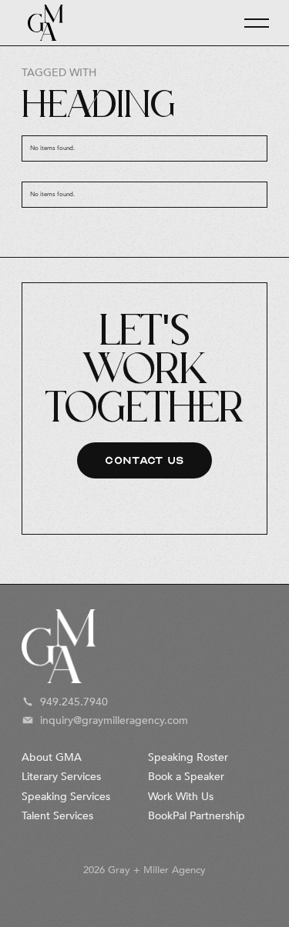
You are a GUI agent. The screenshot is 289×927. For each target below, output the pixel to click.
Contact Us (144, 460)
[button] (249, 23)
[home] (41, 22)
